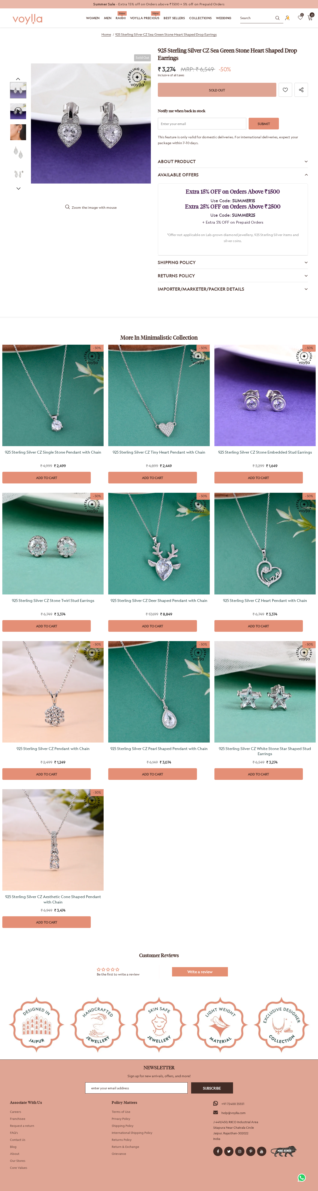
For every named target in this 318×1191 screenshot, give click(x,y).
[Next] (18, 188)
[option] (159, 4)
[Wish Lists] (285, 90)
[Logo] (28, 19)
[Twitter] (228, 1151)
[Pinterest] (250, 1151)
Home (106, 34)
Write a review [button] (200, 971)
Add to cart (46, 478)
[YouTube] (261, 1151)
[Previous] (18, 78)
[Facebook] (218, 1151)
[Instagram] (239, 1151)
